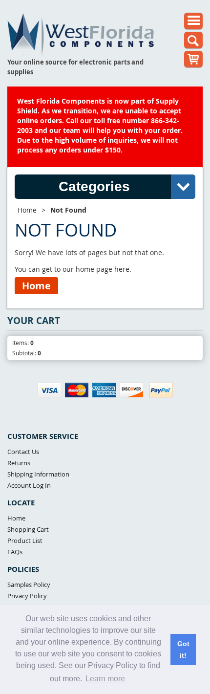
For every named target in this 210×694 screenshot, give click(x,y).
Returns (18, 462)
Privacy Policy (27, 595)
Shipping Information (38, 474)
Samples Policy (28, 584)
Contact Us (23, 451)
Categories (94, 186)
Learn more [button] (105, 678)
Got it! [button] (183, 649)
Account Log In (29, 485)
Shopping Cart (28, 529)
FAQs (14, 551)
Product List (24, 540)
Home (27, 210)
